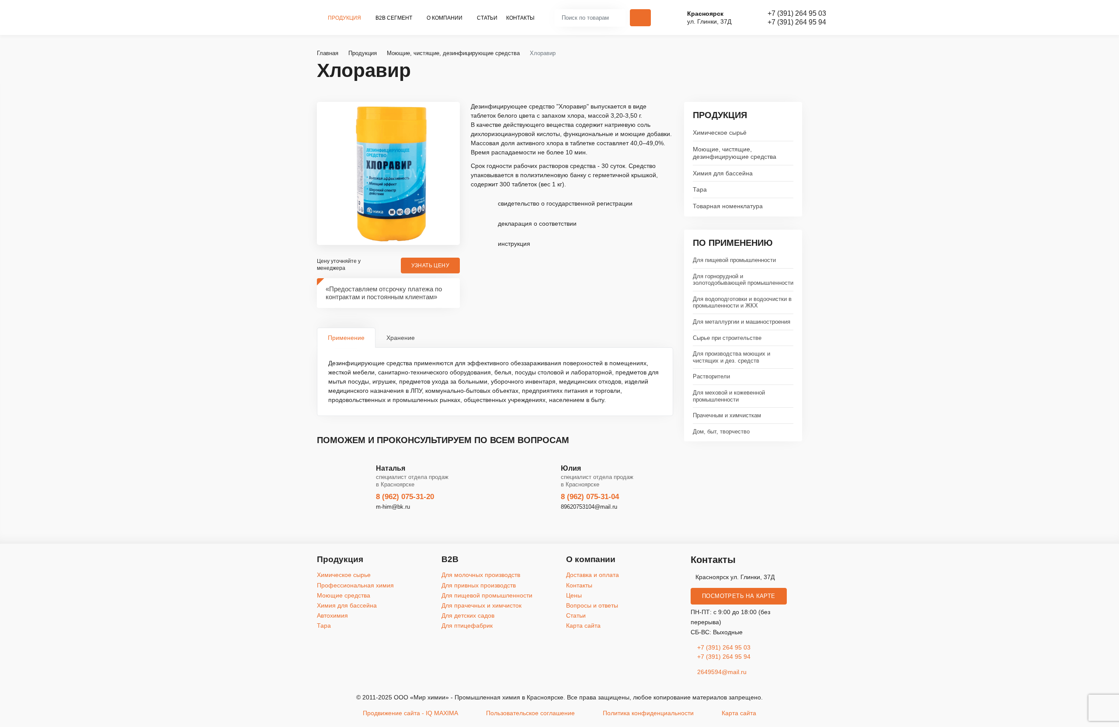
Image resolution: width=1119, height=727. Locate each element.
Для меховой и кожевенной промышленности (729, 396)
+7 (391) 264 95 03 (797, 13)
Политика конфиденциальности (648, 713)
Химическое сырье (344, 574)
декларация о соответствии (537, 223)
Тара (700, 189)
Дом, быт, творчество (721, 431)
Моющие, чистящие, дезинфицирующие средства (734, 153)
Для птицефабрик (467, 625)
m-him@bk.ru (393, 506)
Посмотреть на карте (738, 596)
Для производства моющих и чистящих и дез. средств (731, 357)
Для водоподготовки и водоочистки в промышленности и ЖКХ (742, 302)
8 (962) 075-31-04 (590, 497)
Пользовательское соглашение (530, 713)
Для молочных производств (480, 574)
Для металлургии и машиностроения (741, 321)
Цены (574, 595)
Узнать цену (430, 265)
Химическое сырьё (720, 132)
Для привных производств (478, 585)
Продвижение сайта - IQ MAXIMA (410, 713)
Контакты (520, 18)
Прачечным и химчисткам (727, 415)
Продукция (345, 18)
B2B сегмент (394, 18)
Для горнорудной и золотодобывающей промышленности (743, 280)
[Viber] (1109, 373)
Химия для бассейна (723, 173)
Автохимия (332, 615)
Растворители (711, 376)
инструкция (514, 243)
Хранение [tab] (400, 337)
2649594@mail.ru (721, 671)
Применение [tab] (346, 337)
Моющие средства (343, 595)
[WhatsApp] (1109, 395)
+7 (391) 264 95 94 (797, 22)
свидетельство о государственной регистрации (565, 203)
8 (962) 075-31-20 (405, 497)
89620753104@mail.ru (589, 506)
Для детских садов (467, 615)
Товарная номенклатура (728, 206)
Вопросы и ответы (592, 605)
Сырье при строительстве (727, 338)
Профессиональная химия (355, 585)
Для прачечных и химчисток (481, 605)
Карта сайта (583, 625)
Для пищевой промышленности (734, 260)
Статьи (487, 18)
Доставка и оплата (592, 574)
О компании (445, 18)
